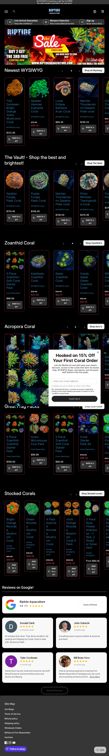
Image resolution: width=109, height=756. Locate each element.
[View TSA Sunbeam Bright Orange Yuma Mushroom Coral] (14, 87)
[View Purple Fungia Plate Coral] (39, 180)
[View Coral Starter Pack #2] (88, 424)
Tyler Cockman (28, 657)
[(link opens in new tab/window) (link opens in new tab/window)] (54, 46)
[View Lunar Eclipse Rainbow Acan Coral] (64, 87)
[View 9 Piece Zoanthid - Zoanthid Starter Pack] (14, 424)
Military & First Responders (17, 732)
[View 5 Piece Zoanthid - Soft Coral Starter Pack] (14, 260)
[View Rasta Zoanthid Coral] (64, 260)
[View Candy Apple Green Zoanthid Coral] (88, 260)
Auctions (9, 737)
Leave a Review (93, 605)
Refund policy (11, 718)
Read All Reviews (57, 691)
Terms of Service (12, 714)
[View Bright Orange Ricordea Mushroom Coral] (12, 508)
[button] (71, 70)
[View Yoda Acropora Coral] (39, 344)
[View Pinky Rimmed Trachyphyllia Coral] (88, 180)
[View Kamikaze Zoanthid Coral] (39, 260)
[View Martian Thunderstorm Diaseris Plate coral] (88, 87)
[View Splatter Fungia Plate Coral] (14, 180)
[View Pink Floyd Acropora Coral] (14, 344)
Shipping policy (12, 723)
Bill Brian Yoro (82, 657)
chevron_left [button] (62, 71)
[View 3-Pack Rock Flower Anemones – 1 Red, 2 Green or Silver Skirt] (91, 508)
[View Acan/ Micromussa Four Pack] (39, 424)
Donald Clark (27, 623)
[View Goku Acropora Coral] (88, 344)
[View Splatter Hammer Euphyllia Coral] (39, 87)
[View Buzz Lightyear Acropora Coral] (64, 344)
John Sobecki (81, 623)
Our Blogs (9, 709)
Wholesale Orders (13, 728)
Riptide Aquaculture (32, 602)
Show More (95, 677)
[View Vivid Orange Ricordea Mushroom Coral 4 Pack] (71, 508)
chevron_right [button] (79, 71)
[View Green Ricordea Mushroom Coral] (32, 508)
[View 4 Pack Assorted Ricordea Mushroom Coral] (51, 508)
